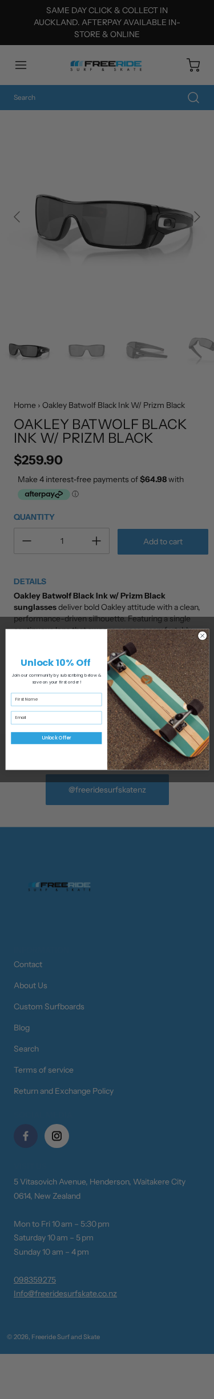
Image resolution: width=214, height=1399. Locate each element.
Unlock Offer (56, 738)
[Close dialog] (202, 635)
